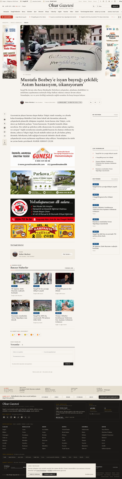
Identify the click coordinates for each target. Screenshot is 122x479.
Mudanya (5, 440)
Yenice (24, 432)
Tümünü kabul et (49, 474)
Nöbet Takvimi (69, 417)
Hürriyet (24, 438)
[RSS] (25, 417)
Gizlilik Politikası (115, 474)
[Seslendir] (95, 102)
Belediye (44, 435)
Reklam (85, 1)
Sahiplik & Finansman (107, 435)
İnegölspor (64, 457)
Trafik (63, 440)
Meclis (44, 438)
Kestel (4, 448)
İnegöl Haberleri (15, 11)
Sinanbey (24, 443)
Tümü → (24, 448)
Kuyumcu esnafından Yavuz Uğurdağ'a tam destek (44, 17)
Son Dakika (45, 429)
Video (71, 11)
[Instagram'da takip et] (106, 1)
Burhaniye (25, 446)
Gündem (29, 11)
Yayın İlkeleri (105, 429)
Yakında (115, 467)
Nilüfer (4, 432)
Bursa (23, 11)
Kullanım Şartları (106, 448)
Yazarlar (65, 11)
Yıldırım (5, 438)
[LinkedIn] (21, 417)
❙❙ (119, 17)
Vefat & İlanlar (66, 429)
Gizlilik (103, 446)
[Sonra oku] (4, 114)
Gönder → (68, 364)
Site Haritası (116, 476)
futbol (70, 457)
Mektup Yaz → (60, 417)
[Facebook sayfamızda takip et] (103, 1)
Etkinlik (80, 397)
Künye (80, 1)
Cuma (23, 429)
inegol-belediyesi (12, 457)
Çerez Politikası (107, 474)
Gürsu (4, 446)
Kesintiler (64, 443)
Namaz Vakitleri (113, 11)
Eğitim (44, 448)
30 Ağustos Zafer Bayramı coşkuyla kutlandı (30, 389)
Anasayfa (6, 11)
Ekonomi (40, 11)
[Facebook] (4, 417)
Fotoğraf (45, 397)
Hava (63, 438)
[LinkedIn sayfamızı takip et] (115, 1)
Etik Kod (104, 438)
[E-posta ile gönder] (4, 136)
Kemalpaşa (25, 435)
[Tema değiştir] (93, 6)
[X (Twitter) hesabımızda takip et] (100, 1)
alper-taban (20, 457)
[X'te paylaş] (4, 123)
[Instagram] (11, 417)
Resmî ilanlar (65, 432)
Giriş (120, 1)
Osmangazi (5, 435)
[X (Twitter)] (7, 417)
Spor (35, 11)
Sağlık (59, 11)
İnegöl (4, 429)
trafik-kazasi (28, 457)
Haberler (81, 457)
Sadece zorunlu (35, 474)
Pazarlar (64, 446)
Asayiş (44, 432)
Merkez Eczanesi (50, 390)
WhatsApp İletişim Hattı (109, 397)
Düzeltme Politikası (107, 432)
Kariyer (95, 1)
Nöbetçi (64, 435)
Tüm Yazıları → (67, 254)
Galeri (77, 11)
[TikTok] (18, 417)
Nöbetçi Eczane (100, 11)
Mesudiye (24, 440)
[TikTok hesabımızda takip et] (112, 1)
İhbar (68, 397)
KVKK (103, 440)
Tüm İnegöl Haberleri (17, 245)
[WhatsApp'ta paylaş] (4, 132)
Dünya (47, 11)
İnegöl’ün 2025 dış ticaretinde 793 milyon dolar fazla (75, 17)
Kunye (111, 476)
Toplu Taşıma (65, 448)
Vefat (91, 397)
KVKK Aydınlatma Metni (97, 474)
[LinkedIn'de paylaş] (4, 127)
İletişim (90, 1)
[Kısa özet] (100, 102)
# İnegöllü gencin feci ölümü (19, 17)
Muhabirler (85, 446)
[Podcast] (29, 417)
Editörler (84, 448)
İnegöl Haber (36, 457)
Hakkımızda (85, 429)
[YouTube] (14, 417)
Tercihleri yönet (89, 474)
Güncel (87, 457)
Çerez (103, 443)
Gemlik (4, 443)
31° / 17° (73, 390)
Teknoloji (53, 11)
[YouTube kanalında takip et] (109, 1)
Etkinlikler (45, 446)
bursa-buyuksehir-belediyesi (53, 457)
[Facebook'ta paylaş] (4, 119)
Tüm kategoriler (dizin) (86, 11)
